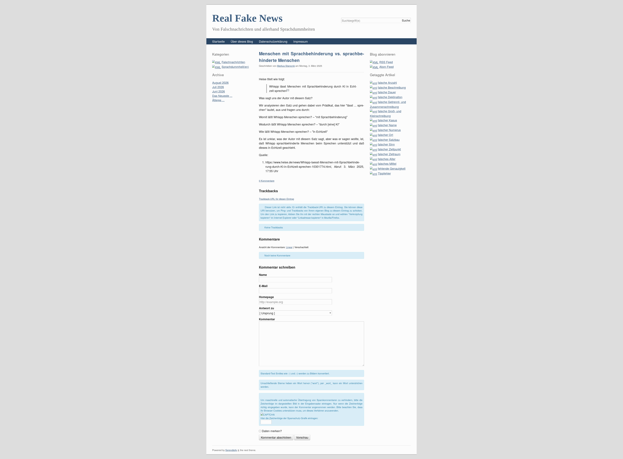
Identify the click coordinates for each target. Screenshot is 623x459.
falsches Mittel (387, 163)
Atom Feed (386, 67)
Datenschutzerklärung (273, 41)
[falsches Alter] (373, 159)
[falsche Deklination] (373, 97)
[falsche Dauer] (373, 92)
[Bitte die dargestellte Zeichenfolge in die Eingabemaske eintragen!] (268, 414)
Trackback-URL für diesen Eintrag (276, 198)
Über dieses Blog (242, 41)
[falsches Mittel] (373, 163)
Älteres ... (218, 100)
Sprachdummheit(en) (235, 67)
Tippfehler (384, 173)
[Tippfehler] (373, 173)
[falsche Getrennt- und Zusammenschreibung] (373, 102)
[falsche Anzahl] (373, 82)
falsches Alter (386, 159)
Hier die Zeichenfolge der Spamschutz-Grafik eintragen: (289, 418)
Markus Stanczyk (286, 65)
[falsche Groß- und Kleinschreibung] (373, 111)
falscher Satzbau (389, 139)
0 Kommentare (266, 180)
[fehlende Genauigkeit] (373, 168)
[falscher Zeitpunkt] (373, 149)
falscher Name (387, 125)
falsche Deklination (390, 97)
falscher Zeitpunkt (389, 149)
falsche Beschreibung (392, 87)
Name (263, 275)
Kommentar (267, 319)
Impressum (300, 41)
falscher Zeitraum (389, 154)
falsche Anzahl (387, 82)
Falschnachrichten (233, 62)
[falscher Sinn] (373, 144)
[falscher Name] (373, 125)
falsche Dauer (387, 92)
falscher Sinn (386, 144)
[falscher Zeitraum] (373, 154)
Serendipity (231, 450)
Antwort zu (266, 308)
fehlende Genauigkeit (391, 168)
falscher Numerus (389, 130)
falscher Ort (385, 135)
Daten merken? (272, 431)
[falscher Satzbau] (373, 139)
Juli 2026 (218, 87)
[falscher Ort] (373, 135)
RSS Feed (386, 62)
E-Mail (263, 286)
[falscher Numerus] (373, 130)
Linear (289, 247)
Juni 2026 (218, 91)
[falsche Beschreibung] (373, 87)
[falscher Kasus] (373, 120)
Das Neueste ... (222, 96)
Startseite (218, 41)
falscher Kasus (387, 120)
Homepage (266, 297)
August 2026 (220, 82)
